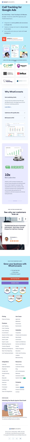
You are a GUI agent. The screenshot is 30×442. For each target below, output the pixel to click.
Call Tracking (5, 326)
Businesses (18, 326)
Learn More (8, 107)
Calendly (4, 364)
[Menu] (26, 2)
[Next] (25, 219)
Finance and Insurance (21, 335)
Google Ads (5, 371)
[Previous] (19, 219)
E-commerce (5, 332)
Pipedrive (4, 369)
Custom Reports (6, 346)
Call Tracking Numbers (7, 353)
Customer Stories (20, 366)
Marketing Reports (6, 344)
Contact (17, 392)
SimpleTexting (5, 373)
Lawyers (18, 355)
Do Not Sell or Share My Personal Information (15, 433)
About (17, 385)
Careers (20, 387)
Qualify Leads (5, 337)
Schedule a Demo (20, 375)
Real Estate (18, 337)
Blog (17, 369)
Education (18, 351)
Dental (17, 346)
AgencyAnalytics (6, 366)
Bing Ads (4, 378)
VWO (3, 375)
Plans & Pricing (5, 319)
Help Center (19, 364)
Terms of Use (8, 431)
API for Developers (20, 371)
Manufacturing (19, 357)
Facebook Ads (5, 380)
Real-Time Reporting (7, 351)
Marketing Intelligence (7, 348)
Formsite (4, 384)
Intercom (4, 382)
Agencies (18, 319)
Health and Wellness (21, 342)
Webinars (18, 373)
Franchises (18, 323)
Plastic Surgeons (20, 348)
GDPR (19, 431)
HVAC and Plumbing (21, 353)
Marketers (18, 321)
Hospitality (18, 332)
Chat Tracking (5, 330)
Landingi (4, 389)
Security (22, 431)
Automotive (18, 339)
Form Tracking (5, 328)
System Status (20, 378)
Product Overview (20, 389)
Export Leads (5, 342)
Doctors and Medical (21, 344)
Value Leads (5, 339)
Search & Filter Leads (7, 335)
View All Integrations (7, 391)
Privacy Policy (14, 431)
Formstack (4, 387)
